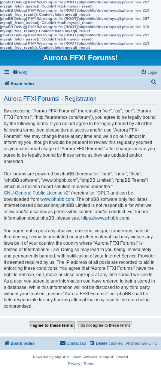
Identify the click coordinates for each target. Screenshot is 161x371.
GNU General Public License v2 (36, 193)
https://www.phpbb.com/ (105, 218)
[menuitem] (19, 72)
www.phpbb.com (57, 199)
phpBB (61, 357)
